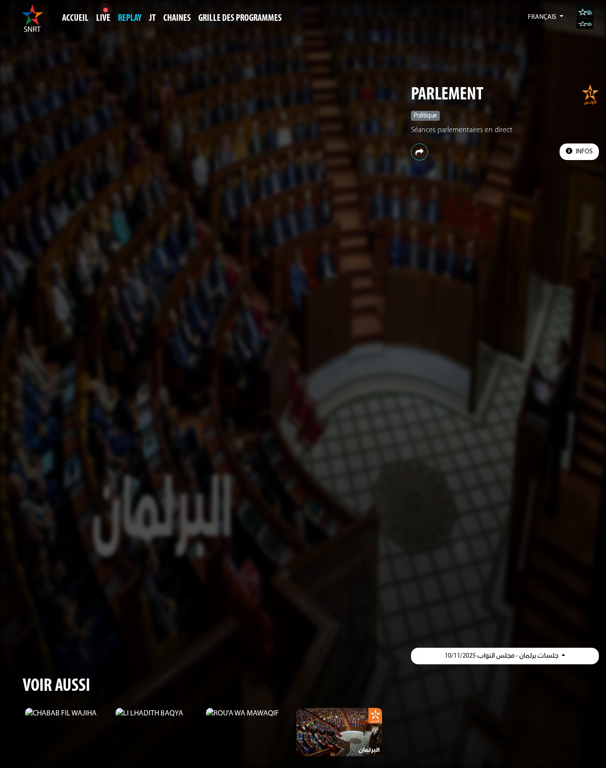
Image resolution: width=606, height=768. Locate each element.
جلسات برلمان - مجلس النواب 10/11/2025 (502, 656)
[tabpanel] (68, 713)
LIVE (103, 18)
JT (152, 18)
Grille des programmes (240, 18)
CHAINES (177, 18)
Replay (130, 18)
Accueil (75, 18)
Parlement (447, 95)
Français (543, 17)
